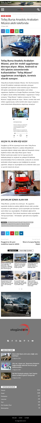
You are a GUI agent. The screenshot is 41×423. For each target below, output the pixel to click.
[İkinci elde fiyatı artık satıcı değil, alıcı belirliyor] (6, 356)
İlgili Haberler (13, 250)
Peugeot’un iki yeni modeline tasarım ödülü (10, 243)
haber (22, 222)
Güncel (8, 16)
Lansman (3, 399)
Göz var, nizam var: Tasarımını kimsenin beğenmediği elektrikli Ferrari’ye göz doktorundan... (25, 365)
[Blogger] (8, 341)
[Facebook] (3, 31)
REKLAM (14, 418)
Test (2, 402)
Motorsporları (5, 408)
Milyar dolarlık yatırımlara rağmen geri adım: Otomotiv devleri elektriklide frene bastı (33, 283)
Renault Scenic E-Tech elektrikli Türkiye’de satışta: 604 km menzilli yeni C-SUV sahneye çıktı (7, 283)
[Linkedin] (21, 31)
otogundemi (13, 224)
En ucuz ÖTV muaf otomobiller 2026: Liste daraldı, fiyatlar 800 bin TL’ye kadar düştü (20, 282)
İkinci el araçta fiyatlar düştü (31, 243)
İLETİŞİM (27, 418)
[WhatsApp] (17, 31)
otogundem (5, 224)
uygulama (25, 226)
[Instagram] (17, 341)
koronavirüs (29, 222)
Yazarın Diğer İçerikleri (26, 250)
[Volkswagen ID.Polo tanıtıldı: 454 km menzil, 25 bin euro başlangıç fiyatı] (34, 258)
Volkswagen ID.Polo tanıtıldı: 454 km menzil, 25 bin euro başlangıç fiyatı (33, 265)
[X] (8, 31)
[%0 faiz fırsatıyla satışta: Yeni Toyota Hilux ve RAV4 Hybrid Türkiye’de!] (6, 376)
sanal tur (26, 224)
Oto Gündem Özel (6, 405)
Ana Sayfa (3, 14)
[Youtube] (33, 341)
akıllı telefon (11, 222)
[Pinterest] (12, 31)
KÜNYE (20, 418)
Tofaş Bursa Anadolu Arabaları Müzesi (11, 226)
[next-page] (22, 289)
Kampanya (4, 396)
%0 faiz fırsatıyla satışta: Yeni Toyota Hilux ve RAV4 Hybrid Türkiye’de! (24, 374)
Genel (8, 14)
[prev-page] (19, 289)
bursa (18, 222)
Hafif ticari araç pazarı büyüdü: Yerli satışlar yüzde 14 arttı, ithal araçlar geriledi (20, 265)
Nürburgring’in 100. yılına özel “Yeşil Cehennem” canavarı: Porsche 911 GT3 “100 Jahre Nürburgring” (6, 266)
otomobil (20, 224)
